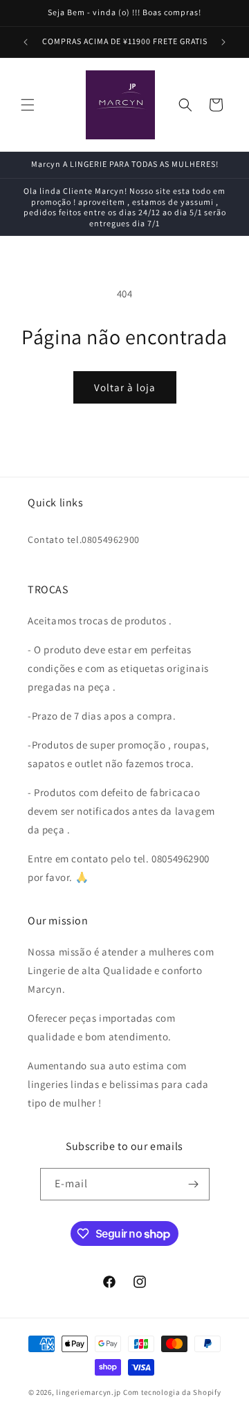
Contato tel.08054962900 (84, 539)
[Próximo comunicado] (223, 42)
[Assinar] (193, 1184)
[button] (27, 105)
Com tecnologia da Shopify (172, 1392)
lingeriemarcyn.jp (88, 1392)
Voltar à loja (125, 387)
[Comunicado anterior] (25, 42)
